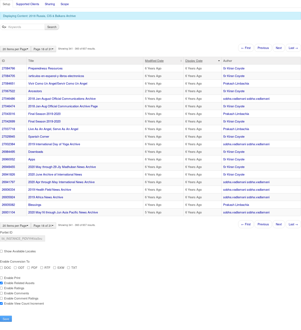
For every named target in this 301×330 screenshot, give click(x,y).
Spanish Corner (38, 136)
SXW (60, 267)
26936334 (8, 189)
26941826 (8, 174)
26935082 (8, 204)
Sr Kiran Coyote (233, 68)
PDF (34, 267)
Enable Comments (16, 293)
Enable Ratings (14, 288)
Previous (263, 48)
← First (246, 48)
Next (279, 48)
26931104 (8, 212)
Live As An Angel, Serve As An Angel (53, 129)
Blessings (34, 204)
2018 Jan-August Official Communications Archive (62, 98)
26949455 (8, 166)
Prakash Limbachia (236, 83)
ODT (21, 267)
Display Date (194, 60)
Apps (31, 159)
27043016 (8, 113)
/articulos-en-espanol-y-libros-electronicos (56, 76)
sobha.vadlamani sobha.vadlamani (246, 98)
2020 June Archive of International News (55, 174)
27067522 (8, 91)
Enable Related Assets (19, 283)
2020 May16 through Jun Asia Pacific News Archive (63, 212)
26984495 (8, 151)
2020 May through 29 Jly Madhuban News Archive (62, 166)
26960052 (8, 159)
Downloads (35, 151)
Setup (6, 4)
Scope (65, 4)
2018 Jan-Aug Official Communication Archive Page (63, 106)
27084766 (8, 68)
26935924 (8, 197)
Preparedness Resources (45, 68)
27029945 (8, 136)
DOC (7, 267)
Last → (293, 48)
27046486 (8, 98)
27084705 (8, 76)
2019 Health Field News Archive (49, 189)
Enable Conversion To (14, 261)
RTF (47, 267)
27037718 (8, 129)
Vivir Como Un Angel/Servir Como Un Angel (57, 83)
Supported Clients (27, 4)
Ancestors (35, 91)
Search (52, 27)
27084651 (8, 83)
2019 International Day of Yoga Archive (54, 144)
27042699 (8, 121)
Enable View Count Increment (24, 303)
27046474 (8, 106)
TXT (74, 267)
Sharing (50, 4)
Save (6, 319)
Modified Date (154, 60)
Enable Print (12, 278)
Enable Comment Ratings (21, 298)
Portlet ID (6, 232)
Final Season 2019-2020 (44, 113)
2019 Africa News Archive (45, 197)
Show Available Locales (20, 251)
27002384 (8, 144)
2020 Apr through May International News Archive (61, 182)
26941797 (8, 182)
